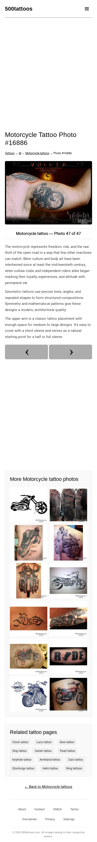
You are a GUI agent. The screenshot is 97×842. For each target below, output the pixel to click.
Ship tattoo (19, 751)
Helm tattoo (50, 768)
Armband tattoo (50, 759)
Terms (74, 809)
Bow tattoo (67, 742)
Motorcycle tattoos (37, 153)
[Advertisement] (48, 71)
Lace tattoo (44, 742)
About (22, 809)
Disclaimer (29, 819)
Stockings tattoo (23, 768)
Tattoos (10, 153)
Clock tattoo (20, 742)
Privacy (50, 819)
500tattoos (18, 9)
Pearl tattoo (67, 751)
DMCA (57, 809)
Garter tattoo (43, 751)
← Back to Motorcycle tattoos (48, 787)
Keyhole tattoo (21, 759)
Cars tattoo (75, 759)
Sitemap (68, 819)
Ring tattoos (74, 768)
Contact (39, 809)
